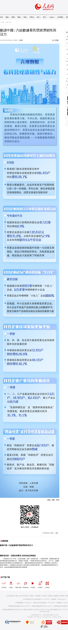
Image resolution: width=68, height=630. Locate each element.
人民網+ (11, 587)
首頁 (1, 17)
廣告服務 (37, 595)
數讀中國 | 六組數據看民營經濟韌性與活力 (16, 545)
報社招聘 (25, 595)
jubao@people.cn (61, 599)
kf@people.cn (28, 602)
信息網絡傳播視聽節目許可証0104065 (12, 609)
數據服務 (55, 595)
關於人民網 (19, 595)
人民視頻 (32, 587)
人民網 (2, 22)
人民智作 (47, 587)
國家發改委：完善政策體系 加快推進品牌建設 (18, 556)
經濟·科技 (8, 22)
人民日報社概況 (10, 595)
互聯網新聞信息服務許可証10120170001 (19, 606)
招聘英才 (31, 595)
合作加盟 (43, 595)
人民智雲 (39, 587)
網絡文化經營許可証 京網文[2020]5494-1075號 (36, 609)
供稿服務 (49, 595)
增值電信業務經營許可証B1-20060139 (42, 606)
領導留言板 (25, 587)
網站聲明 (62, 595)
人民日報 (3, 587)
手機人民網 (18, 587)
